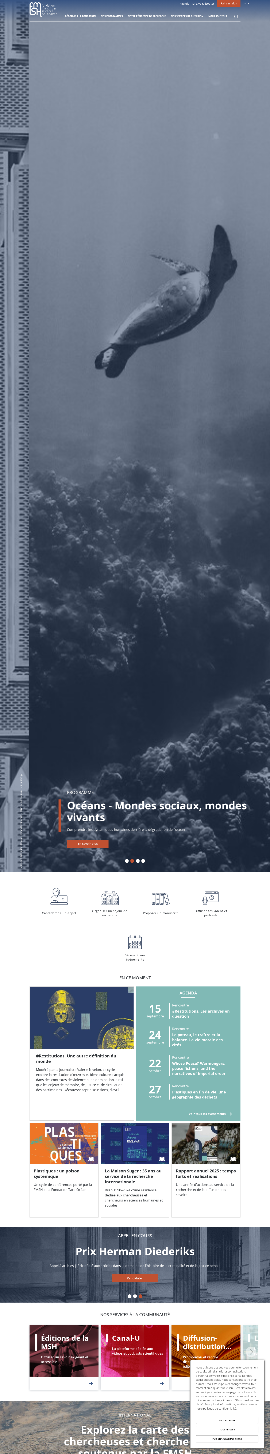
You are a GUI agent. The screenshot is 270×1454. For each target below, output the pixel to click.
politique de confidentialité (219, 1408)
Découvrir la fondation (80, 16)
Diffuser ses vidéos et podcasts (211, 902)
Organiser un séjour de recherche (109, 902)
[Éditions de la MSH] (64, 1357)
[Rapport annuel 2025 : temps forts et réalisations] (206, 1170)
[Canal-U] (135, 1357)
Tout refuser (227, 1429)
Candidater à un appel (59, 902)
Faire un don (229, 3)
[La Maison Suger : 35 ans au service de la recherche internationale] (135, 1170)
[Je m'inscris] (82, 1053)
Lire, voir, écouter (203, 3)
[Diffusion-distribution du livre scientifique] (206, 1357)
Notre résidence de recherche (147, 16)
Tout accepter (227, 1420)
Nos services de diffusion (187, 16)
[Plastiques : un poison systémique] (64, 1170)
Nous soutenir (217, 16)
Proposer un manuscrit (160, 902)
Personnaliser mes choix (227, 1438)
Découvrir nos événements (135, 946)
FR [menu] (244, 3)
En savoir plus (59, 844)
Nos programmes (112, 16)
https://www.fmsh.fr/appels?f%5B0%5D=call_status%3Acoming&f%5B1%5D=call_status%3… (135, 1278)
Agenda (184, 3)
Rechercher (236, 16)
